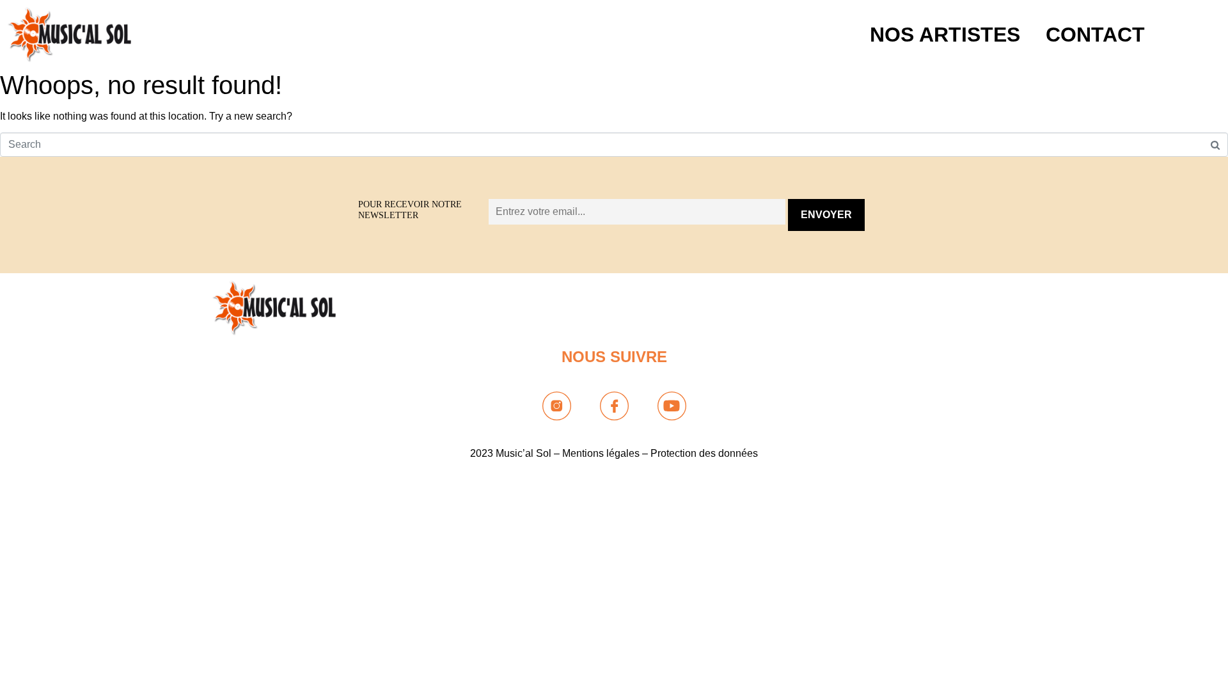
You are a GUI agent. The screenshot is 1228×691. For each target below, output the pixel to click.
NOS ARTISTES (945, 34)
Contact (1095, 34)
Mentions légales (601, 453)
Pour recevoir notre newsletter (410, 209)
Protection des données (704, 453)
